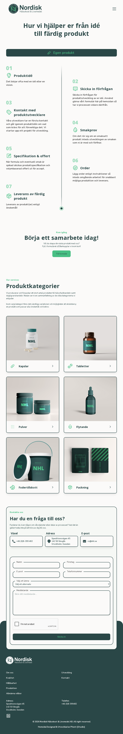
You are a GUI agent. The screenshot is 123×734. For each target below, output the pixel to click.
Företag (70, 562)
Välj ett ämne (22, 580)
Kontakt (66, 677)
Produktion (11, 688)
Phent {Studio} (77, 727)
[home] (27, 9)
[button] (114, 8)
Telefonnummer (74, 571)
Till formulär (61, 253)
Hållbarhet (11, 683)
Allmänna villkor (14, 693)
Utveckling (67, 672)
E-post (19, 571)
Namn (19, 562)
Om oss (9, 672)
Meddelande (22, 590)
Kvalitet (10, 677)
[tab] (61, 53)
